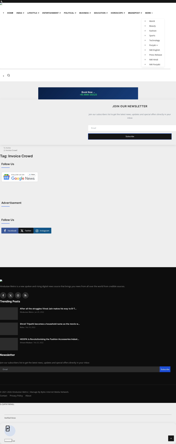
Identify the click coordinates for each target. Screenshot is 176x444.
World (152, 21)
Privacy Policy (16, 395)
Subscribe (130, 136)
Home (10, 13)
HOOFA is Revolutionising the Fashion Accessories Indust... (49, 339)
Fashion (152, 30)
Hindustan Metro (27, 312)
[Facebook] (3, 295)
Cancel (8, 440)
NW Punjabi (154, 64)
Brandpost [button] (134, 13)
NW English (154, 50)
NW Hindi (153, 59)
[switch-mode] (2, 1)
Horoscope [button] (117, 13)
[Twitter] (10, 295)
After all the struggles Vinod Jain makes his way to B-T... (48, 308)
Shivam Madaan (26, 342)
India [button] (19, 13)
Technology (154, 40)
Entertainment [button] (50, 13)
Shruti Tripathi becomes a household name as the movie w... (50, 324)
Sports (152, 35)
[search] (9, 75)
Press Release (155, 54)
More (148, 13)
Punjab (152, 45)
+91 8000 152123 (88, 95)
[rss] (25, 295)
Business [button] (84, 13)
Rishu (22, 327)
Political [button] (69, 13)
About (28, 395)
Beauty (152, 26)
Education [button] (99, 13)
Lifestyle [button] (32, 13)
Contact (3, 395)
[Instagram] (18, 295)
